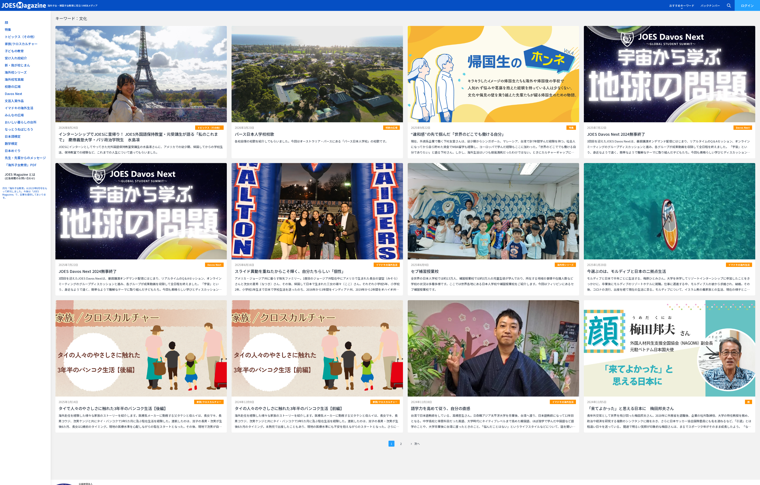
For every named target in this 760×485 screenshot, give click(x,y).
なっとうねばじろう (19, 129)
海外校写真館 (14, 79)
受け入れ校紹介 (16, 58)
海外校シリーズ (16, 72)
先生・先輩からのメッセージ (25, 157)
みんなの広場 (14, 115)
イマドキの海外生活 (19, 107)
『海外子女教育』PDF (21, 164)
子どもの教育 (14, 50)
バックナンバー (710, 6)
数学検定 (11, 143)
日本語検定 (13, 136)
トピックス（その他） (20, 36)
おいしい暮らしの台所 (20, 122)
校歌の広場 (13, 86)
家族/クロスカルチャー (21, 43)
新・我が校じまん (17, 65)
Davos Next (13, 93)
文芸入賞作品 (14, 100)
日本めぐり (13, 150)
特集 (8, 29)
